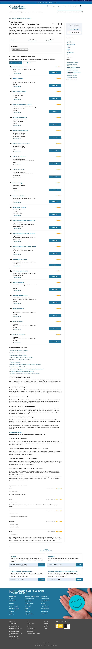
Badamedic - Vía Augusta (19, 185)
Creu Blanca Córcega (18, 308)
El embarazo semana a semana (15, 628)
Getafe (68, 54)
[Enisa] (67, 626)
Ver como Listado (16, 62)
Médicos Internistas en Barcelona (73, 67)
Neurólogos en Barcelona (72, 75)
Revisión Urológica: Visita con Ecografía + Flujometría (62, 571)
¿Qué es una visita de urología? (17, 352)
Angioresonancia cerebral (29, 614)
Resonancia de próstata (29, 603)
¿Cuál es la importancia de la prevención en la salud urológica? (24, 373)
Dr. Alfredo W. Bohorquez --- (20, 295)
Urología (10, 613)
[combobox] (70, 12)
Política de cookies (30, 631)
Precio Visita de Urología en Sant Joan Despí (20, 359)
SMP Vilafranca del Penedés (20, 271)
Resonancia (27, 11)
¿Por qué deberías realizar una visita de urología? (21, 357)
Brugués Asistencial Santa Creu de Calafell (24, 246)
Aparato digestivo (12, 600)
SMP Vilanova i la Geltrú (19, 196)
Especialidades (39, 11)
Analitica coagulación (44, 611)
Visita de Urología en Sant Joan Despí (19, 350)
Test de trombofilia (28, 600)
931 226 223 (75, 29)
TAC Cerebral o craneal (29, 601)
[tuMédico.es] (17, 6)
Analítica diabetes (44, 609)
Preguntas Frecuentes (15, 362)
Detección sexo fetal (28, 613)
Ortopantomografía (28, 605)
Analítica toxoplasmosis (45, 605)
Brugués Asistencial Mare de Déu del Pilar (24, 220)
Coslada (68, 49)
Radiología (20, 11)
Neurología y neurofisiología (14, 608)
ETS (15, 11)
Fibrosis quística (28, 606)
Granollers (69, 41)
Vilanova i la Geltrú (70, 42)
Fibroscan (26, 608)
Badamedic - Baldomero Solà (19, 120)
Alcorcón (68, 47)
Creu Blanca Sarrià (17, 321)
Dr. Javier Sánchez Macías (20, 117)
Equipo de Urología (18, 183)
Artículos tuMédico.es (13, 636)
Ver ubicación (17, 73)
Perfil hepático (43, 603)
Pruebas (33, 11)
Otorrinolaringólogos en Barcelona (73, 72)
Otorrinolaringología (12, 609)
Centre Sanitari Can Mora (19, 209)
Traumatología (11, 611)
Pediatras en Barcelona (71, 73)
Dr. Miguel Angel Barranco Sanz (21, 143)
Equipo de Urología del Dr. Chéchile (22, 104)
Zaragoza (68, 46)
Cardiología (11, 601)
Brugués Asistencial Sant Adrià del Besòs (24, 233)
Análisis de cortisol (44, 613)
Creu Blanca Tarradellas (19, 334)
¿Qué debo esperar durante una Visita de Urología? (22, 371)
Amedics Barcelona (18, 78)
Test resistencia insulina (45, 598)
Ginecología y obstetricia (13, 606)
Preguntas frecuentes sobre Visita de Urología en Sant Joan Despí (25, 364)
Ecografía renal (27, 611)
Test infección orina (44, 601)
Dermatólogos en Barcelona (72, 70)
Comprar (54, 72)
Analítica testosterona (44, 606)
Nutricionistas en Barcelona (72, 69)
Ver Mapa (30, 62)
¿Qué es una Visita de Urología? (17, 366)
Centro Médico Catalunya (19, 133)
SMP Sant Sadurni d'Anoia (20, 259)
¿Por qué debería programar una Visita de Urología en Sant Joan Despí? (26, 369)
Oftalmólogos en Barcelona (72, 65)
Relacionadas (46, 550)
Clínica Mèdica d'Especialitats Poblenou (22, 298)
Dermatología (11, 603)
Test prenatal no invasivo (29, 598)
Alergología (11, 598)
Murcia (68, 50)
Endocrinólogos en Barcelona (72, 62)
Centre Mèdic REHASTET (19, 146)
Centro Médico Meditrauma (20, 67)
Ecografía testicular (28, 609)
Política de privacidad (31, 629)
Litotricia (13, 556)
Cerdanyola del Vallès (71, 44)
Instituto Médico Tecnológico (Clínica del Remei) (24, 107)
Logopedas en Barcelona (72, 64)
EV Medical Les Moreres (19, 156)
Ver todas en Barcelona (70, 79)
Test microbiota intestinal (45, 600)
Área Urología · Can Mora (19, 207)
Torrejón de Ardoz (70, 52)
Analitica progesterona (45, 608)
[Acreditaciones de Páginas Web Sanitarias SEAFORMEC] (59, 626)
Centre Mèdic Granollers (19, 91)
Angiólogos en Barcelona (72, 77)
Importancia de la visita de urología (18, 355)
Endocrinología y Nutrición (14, 605)
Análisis (10, 11)
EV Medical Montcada (18, 169)
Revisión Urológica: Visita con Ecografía (21, 571)
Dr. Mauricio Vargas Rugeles (20, 130)
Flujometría (51, 556)
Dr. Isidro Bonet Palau (18, 282)
